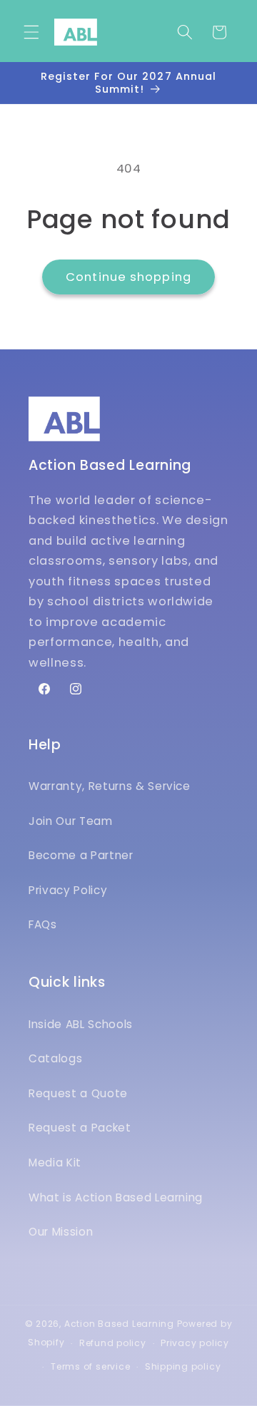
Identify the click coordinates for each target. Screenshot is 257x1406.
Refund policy (112, 1343)
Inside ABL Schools (81, 1024)
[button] (31, 32)
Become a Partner (81, 855)
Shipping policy (183, 1366)
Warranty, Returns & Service (110, 786)
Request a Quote (78, 1093)
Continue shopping (128, 277)
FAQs (43, 924)
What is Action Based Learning (116, 1197)
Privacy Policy (68, 890)
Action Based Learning (119, 1324)
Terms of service (90, 1366)
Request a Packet (80, 1127)
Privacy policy (195, 1343)
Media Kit (55, 1162)
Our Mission (61, 1231)
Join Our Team (71, 821)
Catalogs (55, 1058)
